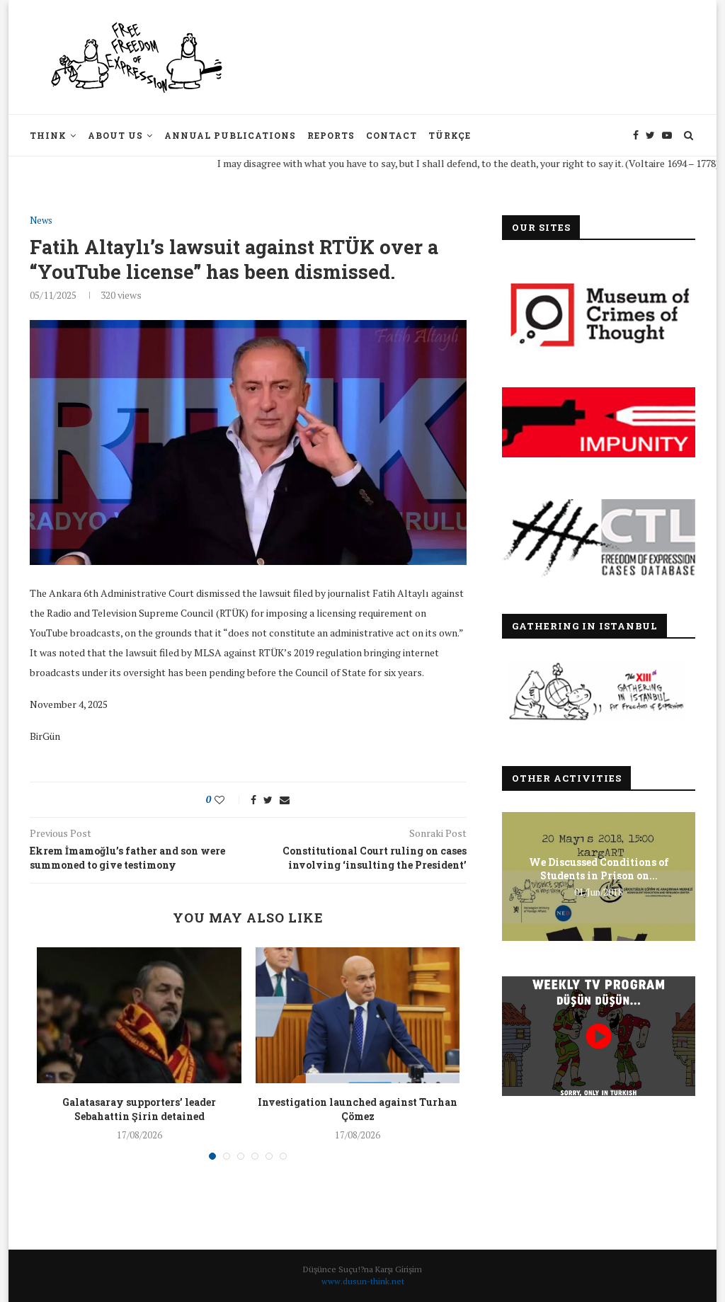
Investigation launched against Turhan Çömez (357, 1109)
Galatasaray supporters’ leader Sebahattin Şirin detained (139, 1109)
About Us (115, 135)
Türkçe (449, 135)
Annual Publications (230, 135)
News (41, 221)
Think (48, 135)
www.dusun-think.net (362, 1281)
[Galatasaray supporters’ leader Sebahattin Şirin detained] (139, 1015)
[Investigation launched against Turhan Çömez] (357, 1015)
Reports (331, 135)
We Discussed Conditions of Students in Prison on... (599, 868)
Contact (391, 135)
